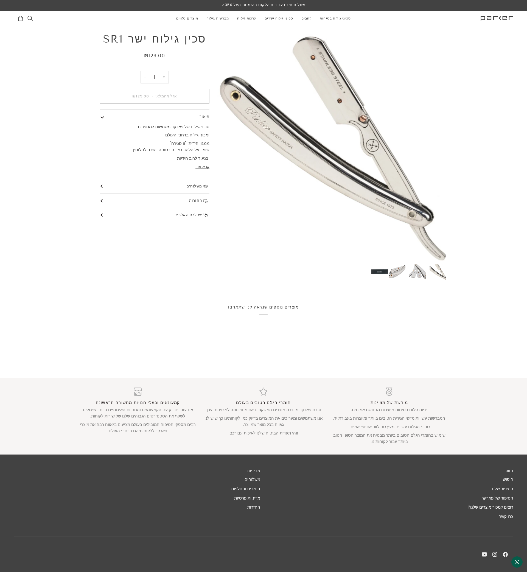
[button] (335, 18)
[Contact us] (517, 562)
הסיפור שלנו (502, 489)
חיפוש (508, 479)
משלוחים (194, 186)
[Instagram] (494, 554)
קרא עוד (202, 167)
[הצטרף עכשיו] (27, 543)
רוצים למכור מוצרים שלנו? (490, 507)
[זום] (333, 146)
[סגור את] (116, 503)
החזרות (196, 200)
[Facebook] (505, 554)
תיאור (204, 116)
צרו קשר (506, 516)
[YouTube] (484, 554)
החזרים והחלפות (245, 489)
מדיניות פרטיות (247, 498)
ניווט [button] (509, 470)
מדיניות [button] (253, 470)
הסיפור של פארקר (497, 498)
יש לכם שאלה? (189, 215)
